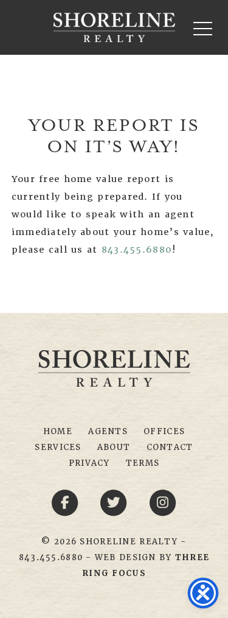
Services (58, 447)
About (113, 447)
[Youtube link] (162, 502)
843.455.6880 (137, 249)
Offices (164, 431)
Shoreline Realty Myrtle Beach (114, 27)
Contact (170, 447)
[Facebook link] (67, 502)
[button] (203, 28)
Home (57, 431)
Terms (142, 463)
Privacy (89, 463)
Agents (108, 431)
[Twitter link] (116, 502)
